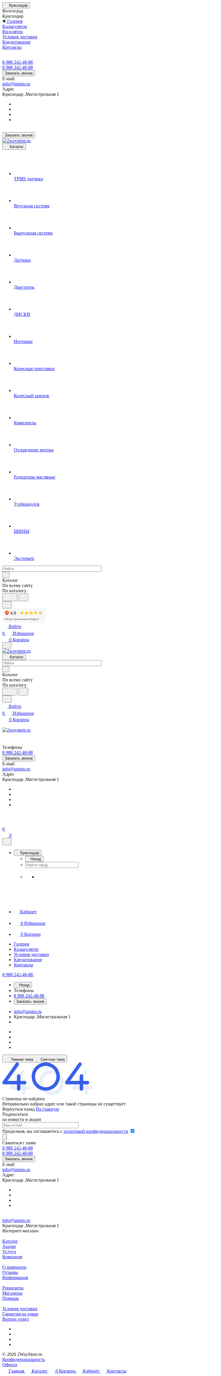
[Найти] (23, 597)
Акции (9, 1246)
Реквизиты (13, 1287)
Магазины (12, 1293)
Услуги (9, 1251)
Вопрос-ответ (15, 1319)
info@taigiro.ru (16, 83)
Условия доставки (19, 1308)
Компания (12, 1256)
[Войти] (4, 822)
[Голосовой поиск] (9, 597)
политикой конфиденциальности (96, 1131)
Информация (15, 1277)
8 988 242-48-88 (17, 62)
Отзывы (10, 1272)
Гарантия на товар (20, 1313)
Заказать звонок (19, 73)
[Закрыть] (7, 841)
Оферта (9, 1364)
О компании (14, 1267)
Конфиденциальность (23, 1359)
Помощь (10, 1298)
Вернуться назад (18, 1109)
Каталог (10, 1241)
